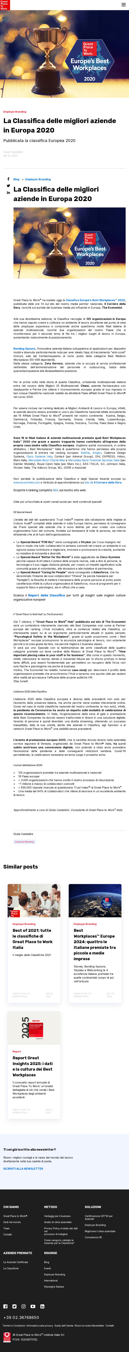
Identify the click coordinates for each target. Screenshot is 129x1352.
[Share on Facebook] (8, 179)
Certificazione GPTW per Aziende (99, 1217)
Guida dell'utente (63, 1325)
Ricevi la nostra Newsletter (90, 1325)
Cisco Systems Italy (39, 456)
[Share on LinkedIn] (8, 193)
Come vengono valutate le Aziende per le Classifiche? (59, 1241)
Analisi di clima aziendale (58, 1222)
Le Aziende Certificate (15, 1262)
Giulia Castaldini (13, 152)
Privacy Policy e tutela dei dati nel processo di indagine (61, 1231)
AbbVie (85, 452)
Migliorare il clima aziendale (100, 1231)
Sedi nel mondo (12, 1222)
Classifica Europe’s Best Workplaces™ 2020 (95, 300)
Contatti (7, 1234)
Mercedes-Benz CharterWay (47, 460)
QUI (55, 490)
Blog (46, 1262)
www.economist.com (26, 482)
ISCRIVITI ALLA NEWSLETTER (23, 1168)
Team (6, 1228)
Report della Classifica (46, 595)
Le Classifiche (11, 1268)
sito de (103, 482)
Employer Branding (24, 842)
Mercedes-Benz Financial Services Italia (93, 460)
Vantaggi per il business (57, 1216)
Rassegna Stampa (54, 1286)
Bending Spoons (24, 348)
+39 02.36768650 (21, 1317)
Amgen (96, 452)
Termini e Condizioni (14, 1325)
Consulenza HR (93, 1237)
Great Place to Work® (15, 1216)
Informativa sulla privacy (40, 1325)
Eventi (47, 1268)
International (51, 1280)
